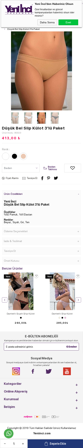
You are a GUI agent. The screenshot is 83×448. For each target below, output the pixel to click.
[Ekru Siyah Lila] (62, 318)
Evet (68, 22)
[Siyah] (21, 318)
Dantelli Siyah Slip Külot (21, 313)
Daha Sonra (47, 22)
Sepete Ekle (58, 443)
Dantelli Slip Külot (62, 313)
